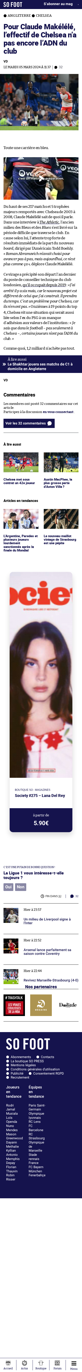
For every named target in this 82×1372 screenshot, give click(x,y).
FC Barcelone (36, 1128)
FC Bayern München (36, 1169)
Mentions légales (23, 1065)
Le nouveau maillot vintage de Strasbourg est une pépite (61, 515)
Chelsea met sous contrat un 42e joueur (20, 456)
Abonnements (21, 1057)
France (33, 1163)
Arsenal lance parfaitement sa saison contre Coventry (37, 938)
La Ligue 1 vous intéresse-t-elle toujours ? (33, 875)
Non (20, 887)
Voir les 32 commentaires (25, 423)
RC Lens (35, 1122)
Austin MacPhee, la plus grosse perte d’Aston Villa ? (58, 458)
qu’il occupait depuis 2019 (44, 285)
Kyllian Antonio (12, 1153)
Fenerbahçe (37, 1175)
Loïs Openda (11, 1120)
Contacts (47, 1057)
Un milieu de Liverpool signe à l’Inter (31, 905)
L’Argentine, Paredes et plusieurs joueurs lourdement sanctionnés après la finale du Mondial (19, 519)
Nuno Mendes (12, 1128)
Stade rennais (34, 1157)
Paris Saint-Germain (37, 1107)
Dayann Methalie (12, 1144)
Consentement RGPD (48, 1073)
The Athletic (49, 222)
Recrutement (20, 1077)
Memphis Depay (13, 1161)
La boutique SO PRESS (27, 1061)
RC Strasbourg (37, 1136)
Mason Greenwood (14, 1136)
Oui (8, 887)
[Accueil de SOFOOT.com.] (12, 4)
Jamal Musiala (12, 1111)
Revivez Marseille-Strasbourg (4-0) (30, 966)
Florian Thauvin (11, 1169)
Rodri (10, 1105)
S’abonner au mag (58, 4)
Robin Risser (10, 1177)
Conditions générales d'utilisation (35, 1069)
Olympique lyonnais (36, 1116)
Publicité (17, 1073)
